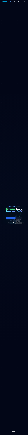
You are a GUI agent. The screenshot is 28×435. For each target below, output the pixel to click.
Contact (24, 1)
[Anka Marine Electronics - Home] (5, 1)
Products (18, 1)
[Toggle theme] (26, 1)
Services (14, 1)
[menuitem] (10, 1)
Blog (21, 1)
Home (10, 1)
